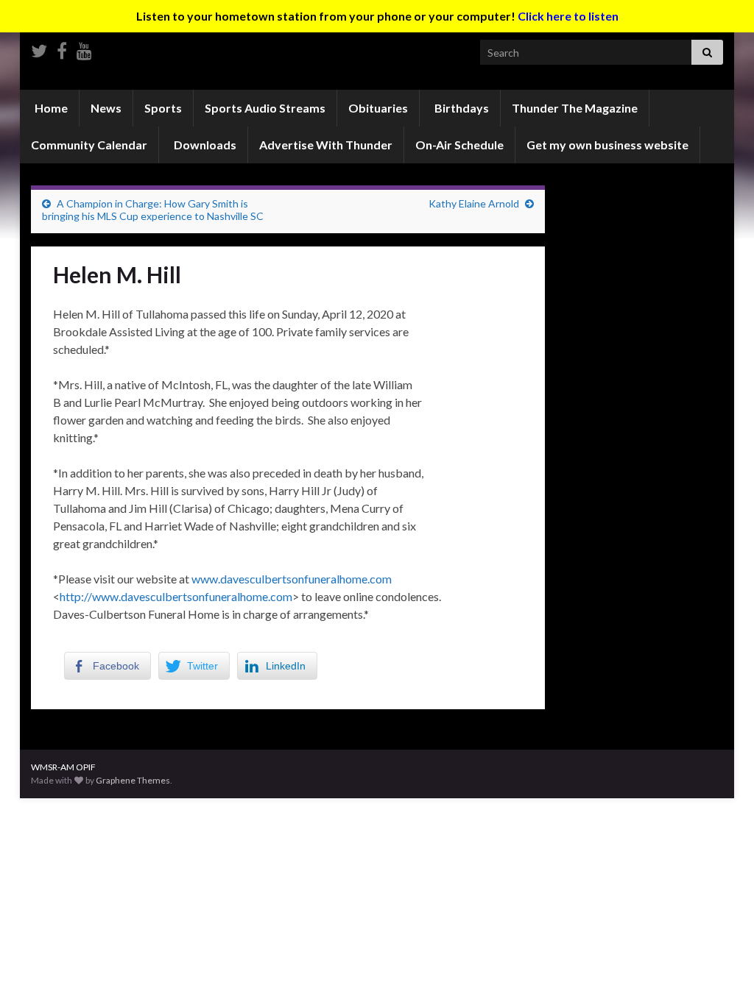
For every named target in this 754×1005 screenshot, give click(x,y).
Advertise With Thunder (325, 145)
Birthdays (460, 108)
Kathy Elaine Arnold (474, 203)
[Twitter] (39, 48)
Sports (163, 108)
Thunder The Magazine (575, 108)
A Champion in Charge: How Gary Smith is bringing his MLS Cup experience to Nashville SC (153, 209)
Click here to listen (568, 16)
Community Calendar (89, 145)
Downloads (204, 145)
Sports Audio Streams (265, 108)
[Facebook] (62, 48)
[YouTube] (84, 48)
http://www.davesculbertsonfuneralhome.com (176, 596)
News (106, 108)
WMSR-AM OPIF (63, 767)
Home (50, 108)
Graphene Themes (133, 780)
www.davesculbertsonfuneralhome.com (291, 579)
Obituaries (378, 108)
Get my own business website (607, 145)
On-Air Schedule (459, 145)
